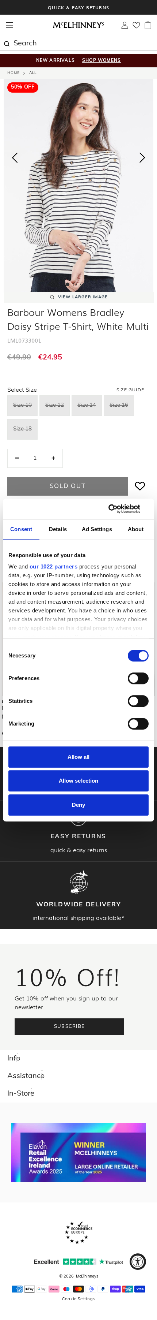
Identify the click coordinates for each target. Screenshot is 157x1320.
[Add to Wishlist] (140, 486)
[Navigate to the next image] (142, 159)
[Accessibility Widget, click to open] (138, 1261)
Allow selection (79, 781)
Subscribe (69, 1026)
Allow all (79, 757)
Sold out (68, 486)
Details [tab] (58, 529)
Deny (78, 805)
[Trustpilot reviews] (78, 1262)
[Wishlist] (136, 27)
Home (13, 73)
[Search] (7, 43)
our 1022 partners (54, 566)
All (33, 73)
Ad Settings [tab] (97, 529)
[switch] (138, 678)
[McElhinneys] (78, 27)
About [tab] (136, 529)
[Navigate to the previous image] (15, 156)
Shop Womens (101, 61)
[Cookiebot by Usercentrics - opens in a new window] (117, 509)
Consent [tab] (21, 529)
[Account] (124, 27)
